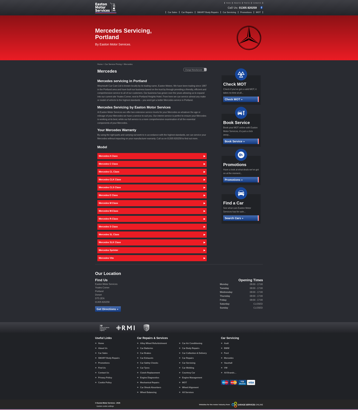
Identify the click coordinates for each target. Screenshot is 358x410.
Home (228, 3)
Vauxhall (228, 363)
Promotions (246, 12)
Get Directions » (107, 309)
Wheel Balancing (148, 392)
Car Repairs (187, 12)
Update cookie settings (105, 406)
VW (225, 368)
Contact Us (257, 3)
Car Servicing (229, 12)
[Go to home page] (105, 7)
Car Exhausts (146, 358)
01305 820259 (242, 7)
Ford (226, 353)
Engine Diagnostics (149, 378)
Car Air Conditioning (192, 343)
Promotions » (234, 179)
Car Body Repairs (190, 348)
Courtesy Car (188, 373)
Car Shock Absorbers (150, 387)
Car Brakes (145, 353)
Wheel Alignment (190, 387)
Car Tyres (144, 368)
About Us (237, 3)
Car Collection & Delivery (194, 353)
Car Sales (172, 12)
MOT (258, 12)
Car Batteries (146, 348)
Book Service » (235, 141)
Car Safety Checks (149, 363)
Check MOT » (233, 99)
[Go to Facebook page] (261, 7)
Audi (226, 343)
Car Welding (188, 368)
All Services (188, 392)
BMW (226, 348)
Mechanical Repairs (149, 382)
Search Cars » (234, 218)
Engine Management (192, 378)
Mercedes (229, 358)
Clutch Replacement (150, 373)
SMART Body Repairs (208, 12)
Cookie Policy (105, 382)
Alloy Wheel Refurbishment (153, 343)
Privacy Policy (105, 378)
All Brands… (230, 373)
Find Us (247, 3)
